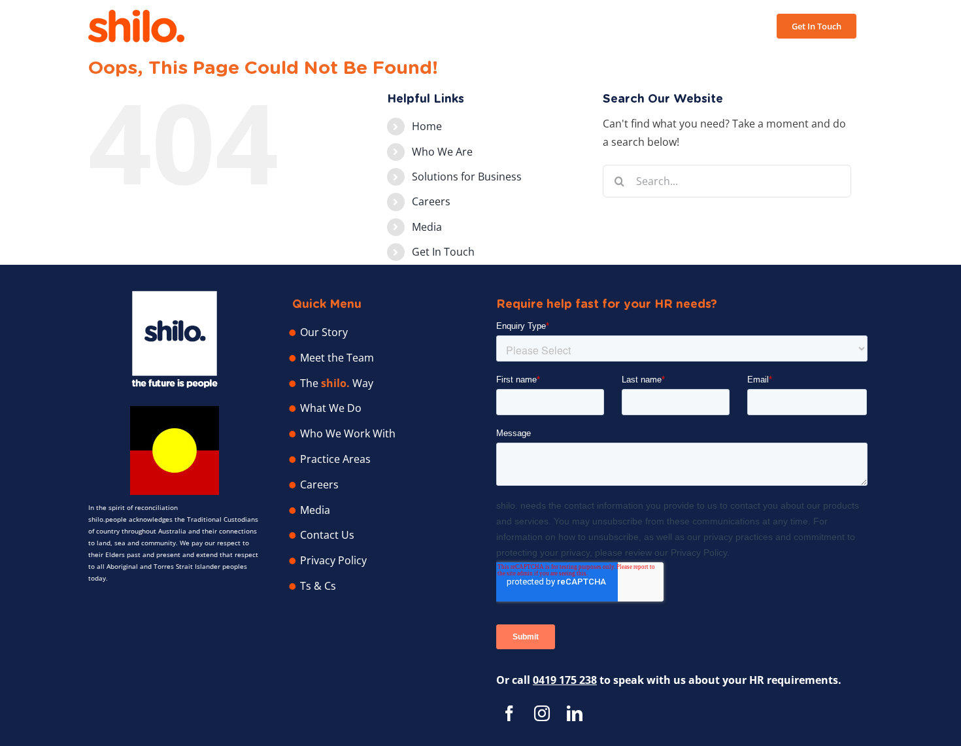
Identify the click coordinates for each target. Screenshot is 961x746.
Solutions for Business (467, 176)
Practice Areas (335, 459)
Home (427, 126)
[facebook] (509, 713)
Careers (431, 201)
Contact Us (327, 535)
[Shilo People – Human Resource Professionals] (174, 296)
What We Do (331, 408)
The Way (336, 383)
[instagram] (542, 713)
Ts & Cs (318, 586)
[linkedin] (575, 713)
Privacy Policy (333, 560)
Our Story (324, 332)
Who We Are (442, 151)
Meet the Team (337, 357)
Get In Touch (443, 252)
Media (427, 227)
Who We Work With (348, 433)
